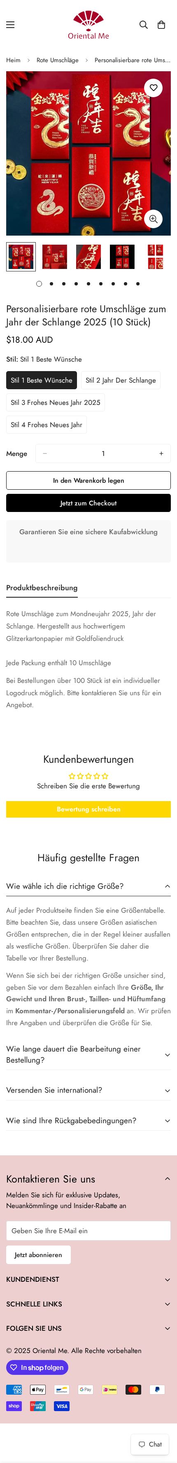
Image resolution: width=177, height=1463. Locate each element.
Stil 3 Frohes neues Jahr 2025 (55, 404)
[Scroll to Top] (162, 1419)
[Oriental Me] (88, 24)
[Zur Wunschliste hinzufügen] (153, 88)
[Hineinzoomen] (153, 219)
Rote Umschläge (58, 60)
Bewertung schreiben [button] (89, 809)
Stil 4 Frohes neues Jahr (46, 427)
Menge (16, 453)
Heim (13, 60)
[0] (161, 24)
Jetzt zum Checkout (88, 503)
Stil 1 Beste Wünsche (43, 382)
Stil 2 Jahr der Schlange (121, 382)
